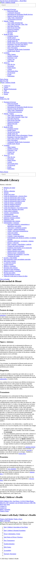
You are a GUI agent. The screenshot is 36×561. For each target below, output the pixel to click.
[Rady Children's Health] (7, 82)
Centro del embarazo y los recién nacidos (16, 208)
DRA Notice (7, 547)
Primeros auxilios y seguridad (12, 271)
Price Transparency (9, 540)
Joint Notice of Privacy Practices (13, 537)
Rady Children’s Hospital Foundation (14, 530)
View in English (4, 279)
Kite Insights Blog (12, 71)
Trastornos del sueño (13, 256)
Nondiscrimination (9, 544)
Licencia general (8, 264)
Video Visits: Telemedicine (15, 18)
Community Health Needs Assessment (18, 49)
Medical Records (12, 31)
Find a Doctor (4, 79)
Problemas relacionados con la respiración (19, 248)
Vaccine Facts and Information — (13, 1)
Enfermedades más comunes (12, 221)
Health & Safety (8, 34)
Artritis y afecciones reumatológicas (17, 231)
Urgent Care (11, 59)
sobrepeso (3, 315)
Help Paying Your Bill (13, 28)
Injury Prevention (12, 48)
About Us (6, 63)
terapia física (22, 453)
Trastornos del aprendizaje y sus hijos (18, 254)
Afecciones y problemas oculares (17, 228)
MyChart (10, 33)
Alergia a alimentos (9, 191)
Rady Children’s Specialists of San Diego (16, 527)
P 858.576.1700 (4, 99)
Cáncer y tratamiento (13, 234)
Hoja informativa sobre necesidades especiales (17, 259)
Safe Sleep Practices (13, 26)
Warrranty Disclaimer (10, 554)
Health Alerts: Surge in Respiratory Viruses (19, 43)
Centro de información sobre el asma (14, 198)
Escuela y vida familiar (10, 258)
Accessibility (7, 550)
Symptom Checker (12, 36)
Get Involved (11, 73)
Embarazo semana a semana (12, 218)
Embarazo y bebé (9, 219)
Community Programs (13, 13)
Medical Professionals (10, 89)
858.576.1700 (4, 81)
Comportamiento (8, 214)
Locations (6, 53)
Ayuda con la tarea (9, 194)
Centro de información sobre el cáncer (15, 199)
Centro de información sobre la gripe (14, 201)
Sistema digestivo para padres (16, 251)
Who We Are (11, 64)
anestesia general (30, 447)
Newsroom (10, 66)
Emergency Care (12, 58)
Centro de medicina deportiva (12, 204)
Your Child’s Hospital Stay (15, 23)
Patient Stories (11, 68)
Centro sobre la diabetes (11, 211)
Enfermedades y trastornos (11, 223)
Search (2, 97)
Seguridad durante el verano (12, 274)
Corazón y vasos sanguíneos (15, 236)
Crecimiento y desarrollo (11, 216)
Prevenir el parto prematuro (12, 269)
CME (5, 90)
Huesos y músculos (13, 243)
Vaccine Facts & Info (13, 39)
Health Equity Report (13, 51)
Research (6, 92)
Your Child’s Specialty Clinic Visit (17, 24)
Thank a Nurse (4, 511)
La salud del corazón (10, 263)
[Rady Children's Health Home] (7, 2)
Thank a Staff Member (6, 519)
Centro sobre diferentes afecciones (14, 209)
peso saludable (12, 469)
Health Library (11, 38)
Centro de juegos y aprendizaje (13, 203)
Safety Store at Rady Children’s (16, 46)
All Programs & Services (14, 19)
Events (9, 74)
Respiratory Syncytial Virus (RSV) (17, 44)
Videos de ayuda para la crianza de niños (15, 276)
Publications (10, 76)
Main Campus (11, 54)
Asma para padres (12, 233)
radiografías (3, 379)
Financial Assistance (13, 29)
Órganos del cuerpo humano (15, 246)
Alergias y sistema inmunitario (16, 229)
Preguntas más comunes (11, 268)
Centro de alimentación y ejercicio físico (15, 196)
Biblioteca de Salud (9, 188)
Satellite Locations (12, 56)
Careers (9, 69)
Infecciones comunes (10, 261)
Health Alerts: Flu (12, 41)
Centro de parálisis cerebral (11, 206)
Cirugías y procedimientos (11, 213)
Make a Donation (5, 509)
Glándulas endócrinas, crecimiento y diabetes (20, 241)
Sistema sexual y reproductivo (16, 253)
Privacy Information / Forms (12, 534)
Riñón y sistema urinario (14, 249)
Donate (6, 94)
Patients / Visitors (9, 21)
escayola (29, 450)
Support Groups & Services (15, 16)
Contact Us (7, 85)
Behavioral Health (12, 11)
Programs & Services (10, 9)
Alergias (6, 193)
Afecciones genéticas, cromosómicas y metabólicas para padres (18, 225)
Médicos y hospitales (10, 266)
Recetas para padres (9, 273)
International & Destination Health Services (20, 14)
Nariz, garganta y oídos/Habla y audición (19, 244)
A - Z (5, 189)
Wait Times (10, 61)
